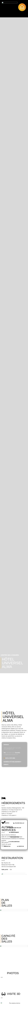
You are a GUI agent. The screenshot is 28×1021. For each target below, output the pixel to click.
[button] (24, 14)
